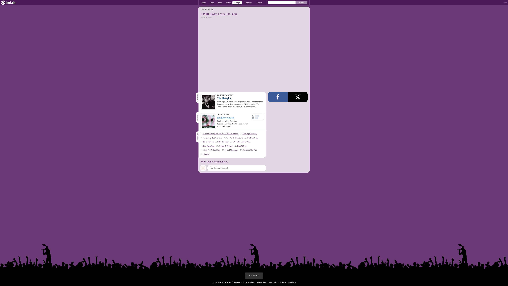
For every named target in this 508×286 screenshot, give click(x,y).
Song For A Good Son (211, 150)
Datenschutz (250, 282)
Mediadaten (261, 282)
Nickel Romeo (208, 142)
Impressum (238, 282)
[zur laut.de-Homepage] (10, 2)
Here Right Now (208, 146)
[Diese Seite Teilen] (278, 97)
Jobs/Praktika (274, 282)
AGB (284, 282)
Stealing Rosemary (249, 134)
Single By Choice (226, 146)
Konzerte (248, 3)
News (212, 3)
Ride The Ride (222, 142)
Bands (220, 3)
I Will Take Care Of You (241, 142)
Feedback (292, 282)
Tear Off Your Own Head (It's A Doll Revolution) (221, 134)
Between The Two (250, 150)
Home (204, 3)
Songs (237, 3)
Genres (259, 3)
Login (505, 2)
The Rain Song (252, 138)
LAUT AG (227, 282)
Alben (228, 3)
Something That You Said (212, 138)
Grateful (206, 154)
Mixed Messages (231, 150)
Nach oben (254, 275)
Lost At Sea (241, 146)
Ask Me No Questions (234, 138)
